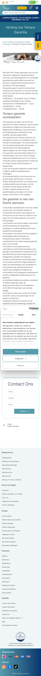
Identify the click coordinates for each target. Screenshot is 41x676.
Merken (11, 42)
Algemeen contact (8, 534)
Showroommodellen (9, 589)
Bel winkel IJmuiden (9, 542)
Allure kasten (6, 593)
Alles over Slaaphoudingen (11, 618)
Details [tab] (21, 315)
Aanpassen (19, 358)
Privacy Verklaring (8, 505)
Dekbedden (6, 571)
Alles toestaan (20, 352)
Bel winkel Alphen (8, 538)
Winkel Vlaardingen (8, 527)
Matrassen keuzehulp (9, 610)
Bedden (4, 556)
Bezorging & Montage (9, 465)
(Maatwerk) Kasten (8, 585)
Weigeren (20, 365)
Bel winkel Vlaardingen (10, 545)
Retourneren (6, 476)
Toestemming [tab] (8, 315)
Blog (3, 621)
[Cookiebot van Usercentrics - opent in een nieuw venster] (29, 308)
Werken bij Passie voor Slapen (12, 494)
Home (5, 42)
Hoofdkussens (7, 574)
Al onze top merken (9, 603)
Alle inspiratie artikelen (10, 625)
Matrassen (5, 582)
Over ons (5, 497)
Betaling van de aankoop (10, 461)
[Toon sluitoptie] (37, 58)
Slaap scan (5, 614)
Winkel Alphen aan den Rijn (11, 520)
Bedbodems (6, 563)
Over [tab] (34, 315)
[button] (37, 8)
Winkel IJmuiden (7, 523)
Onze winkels (6, 516)
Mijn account (6, 469)
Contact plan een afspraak (11, 531)
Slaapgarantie (6, 458)
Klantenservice (7, 472)
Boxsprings (19, 42)
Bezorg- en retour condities (11, 480)
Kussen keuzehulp (8, 607)
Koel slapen (6, 578)
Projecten (5, 490)
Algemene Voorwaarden (10, 501)
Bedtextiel (5, 560)
